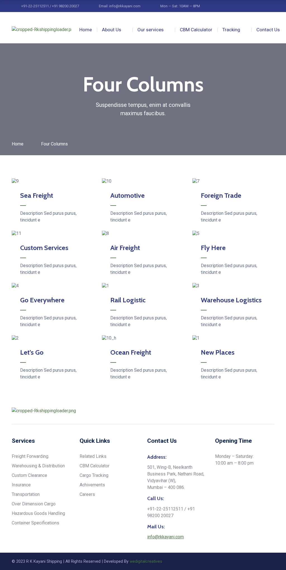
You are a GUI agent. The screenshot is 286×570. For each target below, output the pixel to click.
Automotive (127, 195)
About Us (111, 29)
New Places (218, 352)
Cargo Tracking (94, 475)
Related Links (93, 456)
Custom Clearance (29, 475)
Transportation (26, 494)
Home (85, 29)
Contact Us (268, 29)
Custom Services (44, 248)
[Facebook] (272, 411)
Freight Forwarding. (30, 456)
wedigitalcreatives (146, 561)
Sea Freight (36, 195)
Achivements (92, 484)
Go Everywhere (42, 300)
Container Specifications (35, 523)
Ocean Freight (130, 352)
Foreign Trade (221, 195)
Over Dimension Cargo (34, 504)
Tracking (231, 29)
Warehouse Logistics (231, 300)
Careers (87, 494)
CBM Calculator (196, 29)
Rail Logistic (128, 300)
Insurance (21, 484)
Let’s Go (32, 352)
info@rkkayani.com (165, 537)
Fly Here (213, 248)
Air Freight (125, 248)
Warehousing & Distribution (38, 465)
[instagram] (251, 411)
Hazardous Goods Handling (38, 513)
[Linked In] (262, 411)
